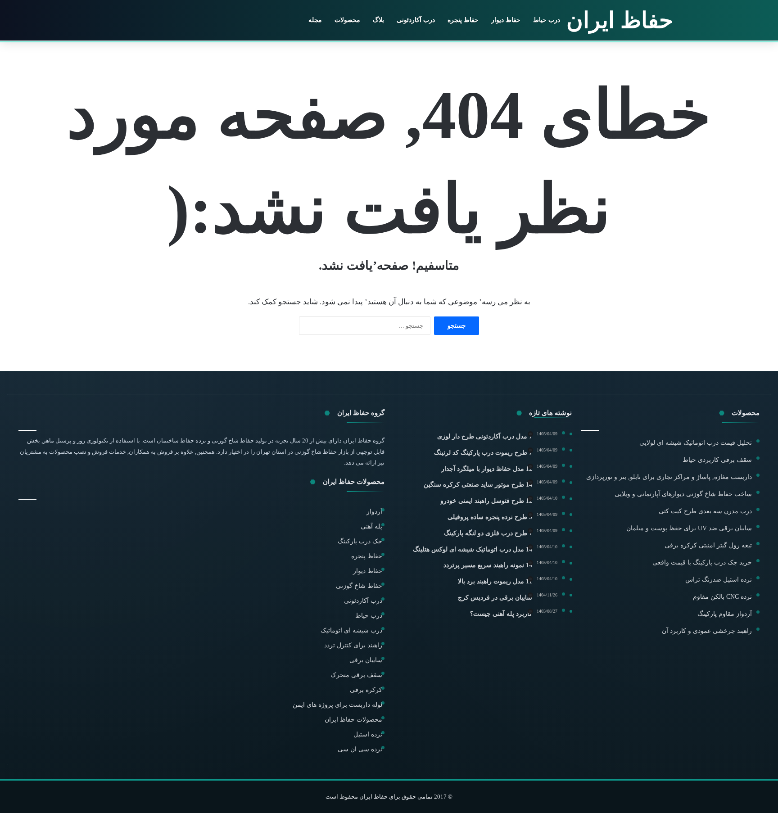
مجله (315, 20)
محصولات (347, 20)
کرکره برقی (366, 690)
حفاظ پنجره (463, 20)
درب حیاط (546, 20)
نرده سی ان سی (360, 749)
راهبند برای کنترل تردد (353, 645)
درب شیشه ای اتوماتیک (351, 630)
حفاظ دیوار (505, 20)
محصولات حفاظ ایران (353, 719)
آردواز (374, 511)
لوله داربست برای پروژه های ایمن (337, 704)
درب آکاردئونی (416, 20)
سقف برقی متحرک (356, 675)
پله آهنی (371, 526)
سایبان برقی (365, 660)
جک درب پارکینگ (360, 541)
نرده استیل (367, 734)
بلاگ (378, 20)
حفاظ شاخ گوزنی (359, 586)
